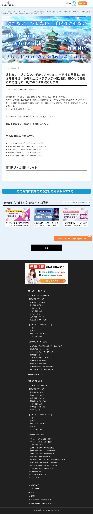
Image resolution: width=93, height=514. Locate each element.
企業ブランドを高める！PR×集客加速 (42, 448)
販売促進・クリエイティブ (38, 320)
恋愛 (31, 427)
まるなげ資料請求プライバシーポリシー (41, 503)
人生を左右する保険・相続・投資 (40, 468)
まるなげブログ (34, 485)
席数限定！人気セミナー (37, 355)
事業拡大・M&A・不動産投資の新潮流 (42, 367)
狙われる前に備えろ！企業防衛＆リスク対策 (43, 465)
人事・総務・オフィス (37, 317)
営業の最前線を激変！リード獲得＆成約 (42, 451)
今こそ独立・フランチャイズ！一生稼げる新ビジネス (46, 459)
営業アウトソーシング (37, 395)
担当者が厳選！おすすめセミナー (40, 349)
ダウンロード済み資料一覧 (38, 474)
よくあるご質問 (34, 489)
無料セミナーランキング (37, 291)
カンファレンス (35, 314)
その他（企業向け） (12, 68)
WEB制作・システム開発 (37, 302)
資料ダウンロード (13, 12)
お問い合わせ (33, 492)
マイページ (74, 3)
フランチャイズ (35, 308)
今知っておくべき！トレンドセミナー (41, 358)
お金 (31, 328)
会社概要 (32, 496)
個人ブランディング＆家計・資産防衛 (41, 369)
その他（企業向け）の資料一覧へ (76, 202)
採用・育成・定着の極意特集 (39, 457)
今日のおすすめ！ (35, 445)
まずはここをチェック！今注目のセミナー (43, 352)
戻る (46, 247)
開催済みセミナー (34, 374)
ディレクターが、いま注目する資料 (29, 12)
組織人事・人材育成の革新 (38, 364)
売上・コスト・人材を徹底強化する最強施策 (44, 462)
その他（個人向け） (36, 337)
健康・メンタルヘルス (37, 334)
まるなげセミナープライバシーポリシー (41, 500)
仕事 (31, 331)
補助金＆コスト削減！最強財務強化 (41, 454)
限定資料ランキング (35, 381)
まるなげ (3, 12)
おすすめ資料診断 (35, 471)
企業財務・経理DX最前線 (38, 361)
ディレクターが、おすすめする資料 (41, 442)
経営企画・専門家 (35, 305)
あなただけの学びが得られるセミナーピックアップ (46, 346)
